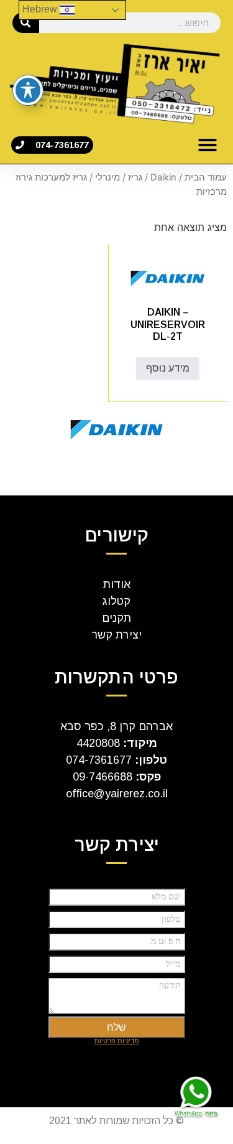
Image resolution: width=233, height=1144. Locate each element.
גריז (135, 177)
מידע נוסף (168, 368)
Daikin (163, 177)
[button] (207, 145)
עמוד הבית (206, 177)
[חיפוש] (25, 22)
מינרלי (107, 177)
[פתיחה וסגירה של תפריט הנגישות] (28, 90)
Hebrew (41, 9)
